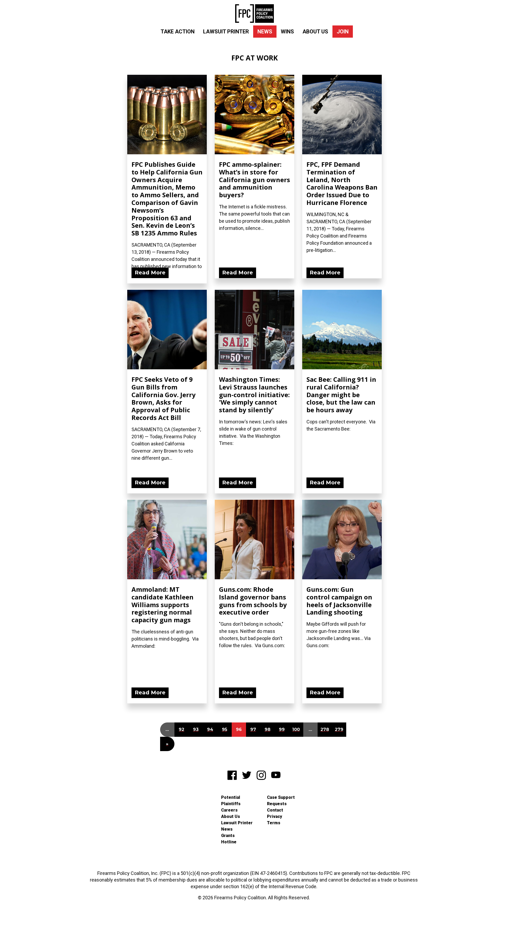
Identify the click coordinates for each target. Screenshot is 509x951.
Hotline (228, 841)
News (264, 31)
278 (325, 729)
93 (196, 729)
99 (282, 729)
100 (296, 729)
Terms (273, 822)
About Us (315, 31)
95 (224, 729)
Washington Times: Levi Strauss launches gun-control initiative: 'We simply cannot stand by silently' (254, 394)
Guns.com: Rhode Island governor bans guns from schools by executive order (253, 600)
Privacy (274, 816)
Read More (150, 272)
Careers (229, 810)
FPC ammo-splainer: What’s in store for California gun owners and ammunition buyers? (254, 179)
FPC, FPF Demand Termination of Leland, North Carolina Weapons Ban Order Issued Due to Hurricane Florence (342, 183)
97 (253, 729)
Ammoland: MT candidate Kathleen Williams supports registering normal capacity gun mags (162, 604)
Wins (287, 31)
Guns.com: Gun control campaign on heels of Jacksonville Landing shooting (339, 600)
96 (239, 729)
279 (339, 729)
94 (210, 729)
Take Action (178, 31)
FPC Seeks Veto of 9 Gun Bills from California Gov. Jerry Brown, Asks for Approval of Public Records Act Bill (163, 398)
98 (267, 729)
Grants (228, 835)
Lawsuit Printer (226, 31)
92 (181, 729)
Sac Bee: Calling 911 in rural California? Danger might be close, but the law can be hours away (341, 394)
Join (343, 31)
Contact (275, 810)
